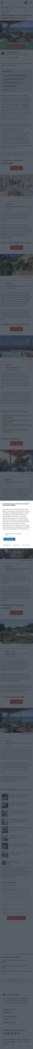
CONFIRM (9, 539)
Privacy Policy (26, 545)
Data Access (16, 545)
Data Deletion (7, 545)
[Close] (29, 504)
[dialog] (16, 524)
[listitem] (16, 534)
